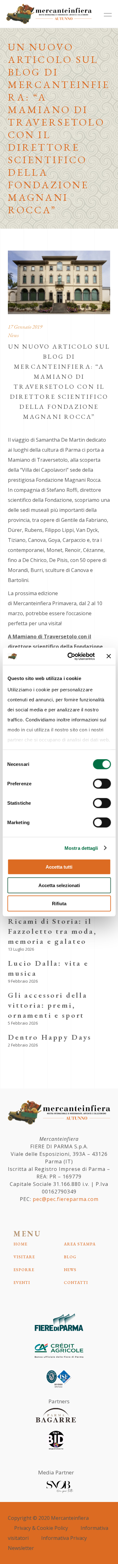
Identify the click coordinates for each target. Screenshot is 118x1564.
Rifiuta (59, 903)
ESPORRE (24, 1269)
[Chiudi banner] (108, 656)
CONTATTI (76, 1282)
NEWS (70, 1269)
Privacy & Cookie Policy (41, 1528)
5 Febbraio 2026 (23, 1023)
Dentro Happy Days (50, 1037)
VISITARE (24, 1257)
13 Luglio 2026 (21, 949)
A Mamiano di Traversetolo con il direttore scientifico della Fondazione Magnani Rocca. (55, 646)
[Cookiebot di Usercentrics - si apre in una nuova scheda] (70, 656)
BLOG (70, 1257)
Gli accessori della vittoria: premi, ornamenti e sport (47, 1005)
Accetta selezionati (59, 885)
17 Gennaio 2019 (25, 326)
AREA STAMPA (80, 1244)
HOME (20, 1244)
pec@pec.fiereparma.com (65, 1199)
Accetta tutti (59, 867)
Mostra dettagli (81, 847)
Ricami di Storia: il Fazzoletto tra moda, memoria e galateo (52, 931)
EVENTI (22, 1282)
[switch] (102, 784)
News (13, 335)
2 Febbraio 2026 (23, 1045)
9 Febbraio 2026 (23, 981)
